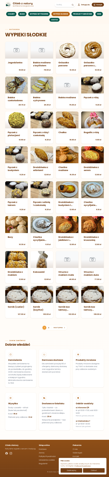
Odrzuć (94, 470)
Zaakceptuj (71, 470)
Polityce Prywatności (83, 466)
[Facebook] (6, 453)
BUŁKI (22, 14)
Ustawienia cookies (47, 460)
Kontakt (76, 456)
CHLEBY (11, 14)
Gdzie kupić (77, 453)
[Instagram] (10, 453)
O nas (75, 449)
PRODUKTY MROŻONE (82, 14)
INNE (99, 14)
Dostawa (42, 449)
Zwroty (41, 453)
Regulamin (43, 463)
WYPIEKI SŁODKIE (60, 14)
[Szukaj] (73, 5)
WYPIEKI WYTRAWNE (39, 14)
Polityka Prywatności (47, 456)
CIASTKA (54, 20)
